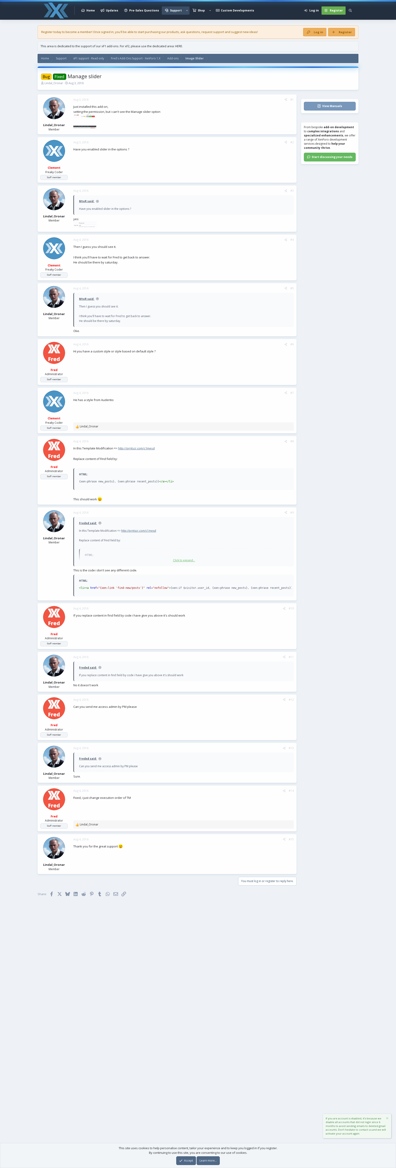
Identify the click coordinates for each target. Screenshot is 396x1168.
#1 (292, 100)
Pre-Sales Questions (144, 10)
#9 (292, 513)
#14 (291, 791)
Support (176, 10)
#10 (291, 608)
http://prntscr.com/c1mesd (136, 448)
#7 (292, 393)
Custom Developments (237, 10)
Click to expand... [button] (184, 560)
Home (90, 10)
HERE (178, 46)
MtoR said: (86, 201)
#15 (291, 839)
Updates (112, 10)
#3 (292, 191)
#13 (291, 748)
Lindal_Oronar (53, 83)
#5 (292, 288)
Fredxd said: (88, 523)
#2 (292, 142)
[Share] (286, 99)
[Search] (350, 10)
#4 (292, 240)
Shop (201, 10)
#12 (291, 700)
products (173, 32)
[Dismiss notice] (387, 1119)
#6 (292, 344)
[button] (187, 10)
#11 (291, 657)
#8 (292, 441)
